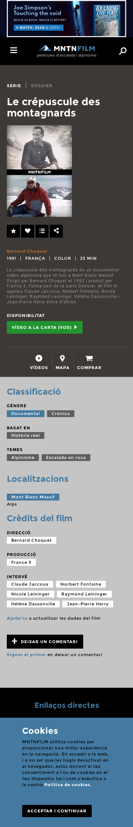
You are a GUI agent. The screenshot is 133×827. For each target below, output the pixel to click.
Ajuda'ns (17, 618)
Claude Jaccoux (30, 584)
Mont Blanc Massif (33, 496)
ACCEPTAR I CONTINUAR (57, 810)
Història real (25, 435)
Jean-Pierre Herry (88, 603)
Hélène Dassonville (33, 603)
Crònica (60, 413)
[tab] (39, 362)
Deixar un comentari (48, 641)
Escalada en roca (66, 457)
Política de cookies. (67, 784)
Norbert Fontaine (80, 584)
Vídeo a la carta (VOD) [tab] (42, 327)
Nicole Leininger (30, 594)
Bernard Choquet (27, 251)
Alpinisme (22, 457)
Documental (25, 413)
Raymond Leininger (84, 594)
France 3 (21, 562)
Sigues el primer (26, 654)
